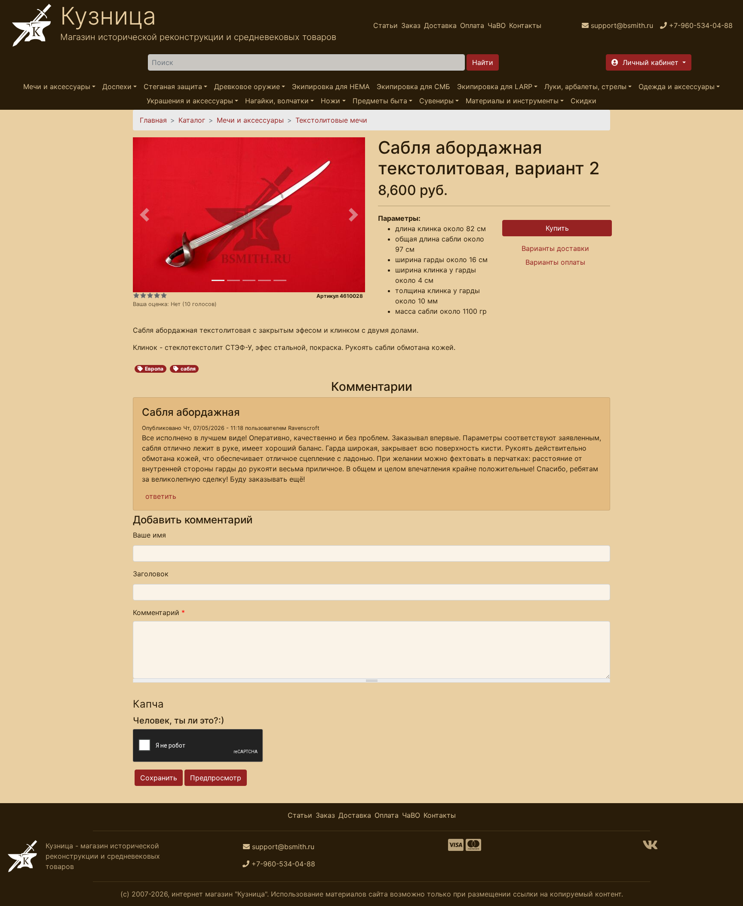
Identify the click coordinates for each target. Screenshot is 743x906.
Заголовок (151, 573)
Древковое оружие (247, 86)
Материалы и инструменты (512, 100)
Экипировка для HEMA (331, 86)
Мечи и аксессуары (56, 86)
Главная (153, 120)
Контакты (525, 25)
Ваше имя (149, 535)
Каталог (191, 120)
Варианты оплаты (555, 262)
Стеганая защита (173, 86)
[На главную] (31, 25)
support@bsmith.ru (283, 846)
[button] (648, 62)
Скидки (583, 100)
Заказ (411, 25)
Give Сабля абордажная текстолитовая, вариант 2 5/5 (163, 295)
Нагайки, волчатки (277, 100)
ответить (160, 496)
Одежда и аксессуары (677, 86)
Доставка (440, 25)
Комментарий (159, 612)
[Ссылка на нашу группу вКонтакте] (650, 847)
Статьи (385, 25)
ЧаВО (497, 25)
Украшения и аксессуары (190, 100)
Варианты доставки (555, 248)
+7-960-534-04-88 (283, 864)
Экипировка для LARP (494, 86)
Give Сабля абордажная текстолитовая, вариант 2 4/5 (157, 295)
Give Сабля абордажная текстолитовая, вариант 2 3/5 (150, 295)
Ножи (330, 100)
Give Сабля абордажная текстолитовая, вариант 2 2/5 (143, 295)
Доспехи (117, 86)
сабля (188, 368)
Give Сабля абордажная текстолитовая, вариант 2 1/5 (136, 295)
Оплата (472, 25)
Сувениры (436, 100)
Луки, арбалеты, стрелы (585, 86)
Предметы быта (380, 100)
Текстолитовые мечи (331, 120)
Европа (154, 368)
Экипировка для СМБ (413, 86)
